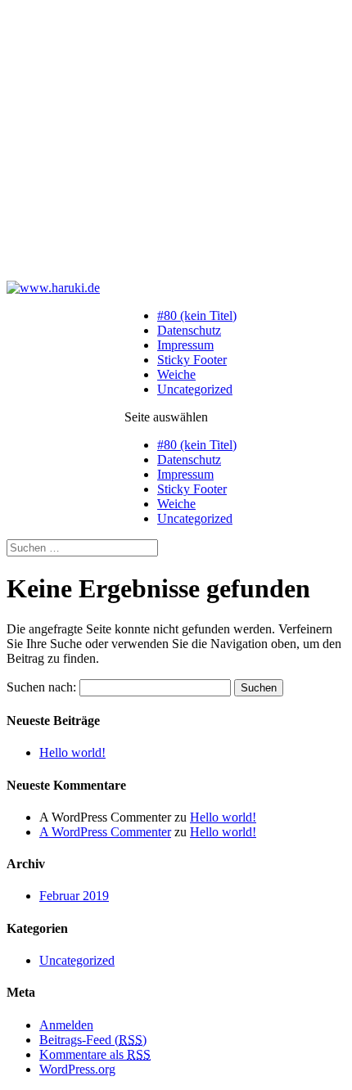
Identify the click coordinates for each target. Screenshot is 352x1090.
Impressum (185, 345)
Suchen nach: (41, 687)
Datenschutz (189, 330)
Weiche (176, 374)
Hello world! (72, 752)
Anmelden (66, 1025)
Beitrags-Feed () (93, 1040)
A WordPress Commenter (105, 832)
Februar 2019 (74, 896)
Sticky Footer (192, 360)
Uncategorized (194, 389)
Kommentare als (95, 1054)
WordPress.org (77, 1069)
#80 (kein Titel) (197, 315)
